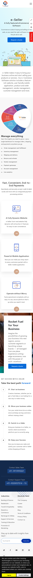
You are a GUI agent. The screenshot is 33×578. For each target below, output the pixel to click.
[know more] (16, 62)
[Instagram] (4, 556)
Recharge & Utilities (7, 516)
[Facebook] (10, 550)
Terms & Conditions (24, 513)
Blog (19, 510)
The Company (22, 500)
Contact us (21, 520)
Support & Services (7, 519)
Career (20, 503)
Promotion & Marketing (5, 527)
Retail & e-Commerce (5, 511)
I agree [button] (9, 575)
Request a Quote (16, 40)
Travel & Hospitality (7, 507)
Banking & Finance (7, 500)
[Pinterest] (29, 550)
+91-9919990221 (16, 471)
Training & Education (8, 522)
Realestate (4, 503)
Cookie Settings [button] (24, 575)
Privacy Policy (22, 517)
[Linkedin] (23, 550)
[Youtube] (16, 550)
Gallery (20, 507)
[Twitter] (4, 550)
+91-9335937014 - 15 (16, 483)
